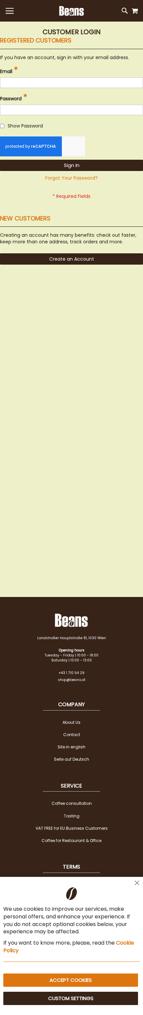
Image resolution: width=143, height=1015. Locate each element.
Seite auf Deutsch (71, 759)
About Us (71, 722)
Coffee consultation (72, 803)
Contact (71, 734)
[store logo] (71, 11)
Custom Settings (70, 998)
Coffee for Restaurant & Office (71, 840)
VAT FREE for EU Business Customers (72, 828)
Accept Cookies (71, 979)
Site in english (71, 747)
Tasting (71, 816)
